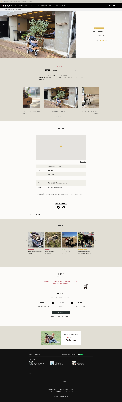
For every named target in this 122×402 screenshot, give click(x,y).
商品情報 (21, 5)
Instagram (37, 354)
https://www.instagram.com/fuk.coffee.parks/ (58, 183)
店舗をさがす (44, 5)
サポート (27, 5)
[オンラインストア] (118, 5)
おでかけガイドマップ (60, 5)
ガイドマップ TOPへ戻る (35, 214)
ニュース (37, 5)
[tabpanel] (61, 99)
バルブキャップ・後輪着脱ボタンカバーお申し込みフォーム (61, 391)
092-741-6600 (51, 170)
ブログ (32, 5)
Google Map (83, 161)
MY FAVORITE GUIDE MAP (9, 9)
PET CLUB (51, 5)
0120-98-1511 (62, 389)
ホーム (2, 9)
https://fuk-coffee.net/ (53, 182)
